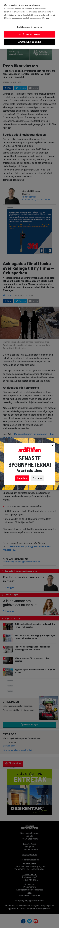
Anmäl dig (22, 478)
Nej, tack (37, 478)
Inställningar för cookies (29, 27)
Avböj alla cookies (29, 42)
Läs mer (45, 18)
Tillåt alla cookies (29, 34)
